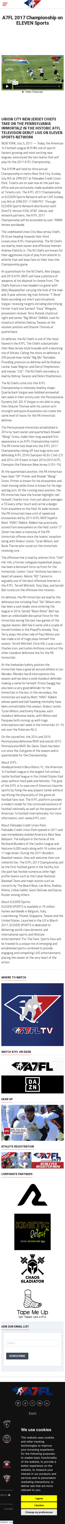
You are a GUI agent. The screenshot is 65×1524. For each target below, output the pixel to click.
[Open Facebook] (18, 1403)
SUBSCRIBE (17, 1356)
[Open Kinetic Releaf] (32, 1249)
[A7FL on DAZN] (32, 1092)
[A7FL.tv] (32, 1045)
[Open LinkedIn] (47, 1403)
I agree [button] (39, 1498)
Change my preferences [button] (39, 1512)
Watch (4, 1495)
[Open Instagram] (32, 1403)
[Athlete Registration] (32, 1167)
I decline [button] (39, 1505)
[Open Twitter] (25, 1403)
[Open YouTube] (39, 1403)
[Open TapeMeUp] (32, 1320)
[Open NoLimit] (32, 1210)
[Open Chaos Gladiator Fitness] (32, 1286)
